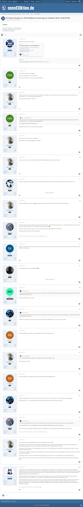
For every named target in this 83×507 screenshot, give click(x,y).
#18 (80, 417)
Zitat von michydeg (26, 356)
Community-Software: (41, 505)
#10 (80, 244)
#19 (80, 439)
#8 (80, 200)
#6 (80, 157)
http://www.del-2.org (43, 61)
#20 (80, 467)
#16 (80, 374)
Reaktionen (6, 52)
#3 (80, 92)
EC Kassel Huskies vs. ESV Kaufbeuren (12, 28)
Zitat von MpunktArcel (26, 117)
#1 (80, 39)
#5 (80, 135)
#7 (80, 179)
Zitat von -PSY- (25, 421)
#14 (80, 330)
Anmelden (68, 1)
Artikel (5, 54)
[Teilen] (81, 35)
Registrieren (74, 1)
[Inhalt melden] (79, 65)
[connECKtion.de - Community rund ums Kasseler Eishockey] (41, 8)
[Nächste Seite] (5, 35)
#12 (80, 287)
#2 (80, 70)
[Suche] (80, 1)
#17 (80, 395)
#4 (80, 114)
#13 (80, 309)
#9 (80, 222)
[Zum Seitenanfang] (81, 505)
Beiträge (5, 55)
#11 (80, 265)
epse (8, 19)
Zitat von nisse (25, 291)
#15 (80, 352)
